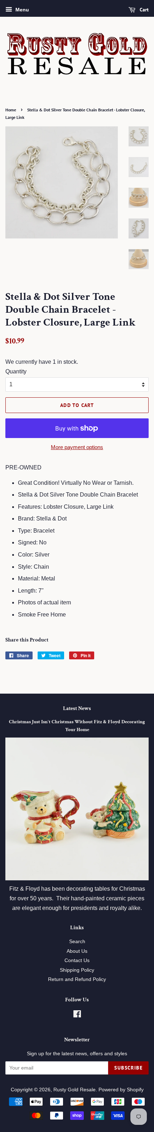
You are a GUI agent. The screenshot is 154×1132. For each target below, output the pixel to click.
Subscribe (128, 1068)
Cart (143, 9)
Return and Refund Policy (77, 979)
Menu (21, 9)
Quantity (16, 371)
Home (10, 109)
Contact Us (77, 960)
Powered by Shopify (121, 1089)
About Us (77, 951)
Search (77, 941)
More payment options (77, 447)
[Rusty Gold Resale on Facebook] (77, 1015)
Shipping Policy (77, 970)
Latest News (77, 708)
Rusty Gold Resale (74, 1089)
